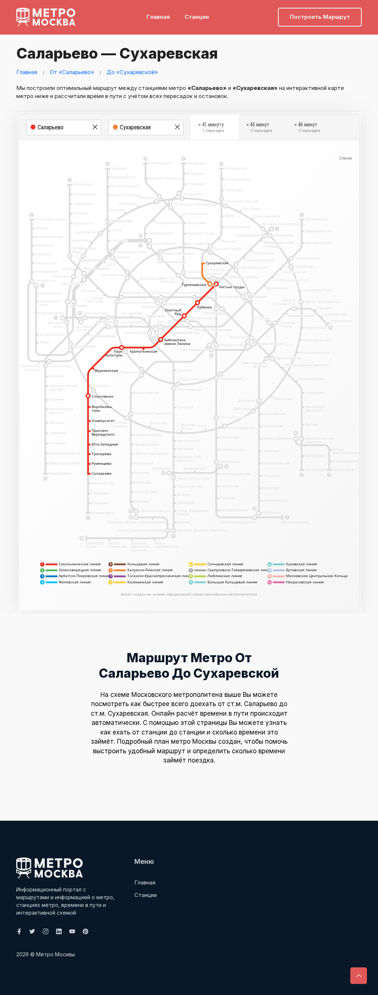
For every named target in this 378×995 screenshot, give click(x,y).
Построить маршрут (320, 16)
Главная (158, 16)
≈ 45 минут (259, 127)
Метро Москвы (55, 954)
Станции (197, 16)
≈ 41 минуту (211, 127)
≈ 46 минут (307, 127)
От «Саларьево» (72, 72)
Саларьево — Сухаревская (117, 53)
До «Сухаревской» (132, 72)
